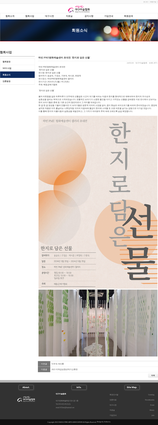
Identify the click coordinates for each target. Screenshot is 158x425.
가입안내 (113, 415)
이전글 (44, 364)
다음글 (44, 369)
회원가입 (153, 2)
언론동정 (6, 81)
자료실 (112, 410)
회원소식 (80, 30)
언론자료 (113, 400)
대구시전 (113, 405)
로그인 (145, 2)
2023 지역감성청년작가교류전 (64, 369)
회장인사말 (114, 395)
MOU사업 (7, 68)
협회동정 (6, 62)
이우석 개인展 (57, 364)
